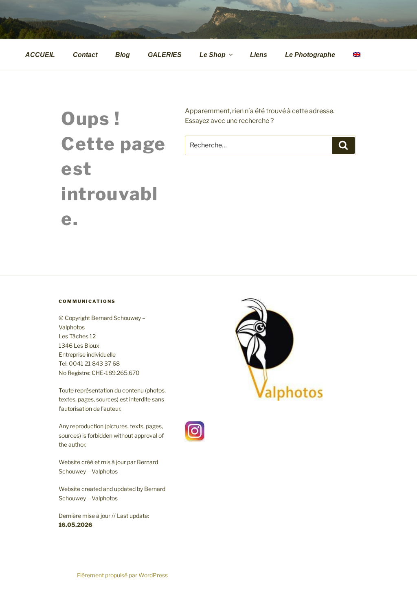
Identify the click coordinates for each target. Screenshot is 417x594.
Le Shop (213, 54)
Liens (258, 54)
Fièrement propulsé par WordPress (122, 575)
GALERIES (165, 54)
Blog (122, 54)
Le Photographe (310, 54)
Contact (85, 54)
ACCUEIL (40, 54)
